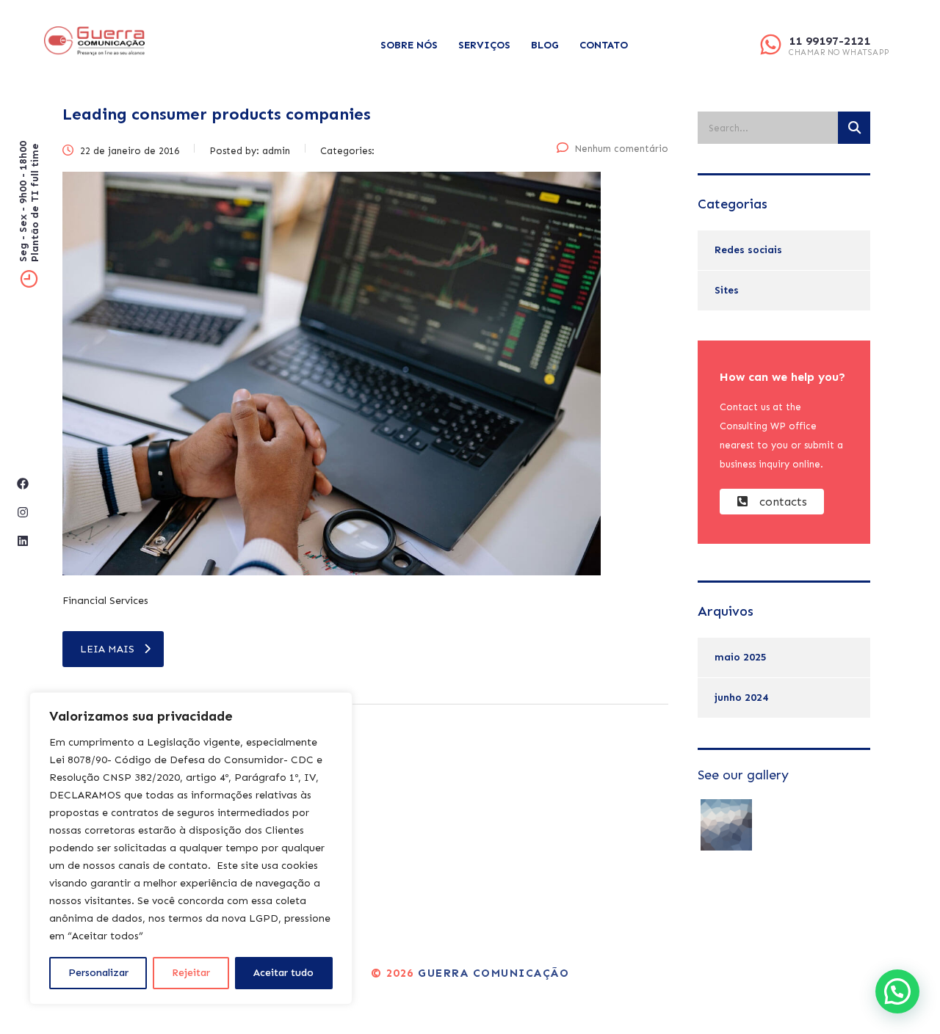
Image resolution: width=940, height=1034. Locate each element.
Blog (545, 45)
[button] (897, 991)
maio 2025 (741, 657)
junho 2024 (741, 697)
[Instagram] (23, 512)
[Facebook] (23, 483)
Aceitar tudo (283, 972)
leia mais (107, 649)
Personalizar (98, 972)
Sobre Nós (409, 45)
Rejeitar (191, 972)
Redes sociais (748, 250)
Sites (727, 290)
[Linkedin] (23, 541)
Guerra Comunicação (493, 973)
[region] (190, 848)
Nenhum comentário (621, 148)
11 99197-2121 (829, 41)
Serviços (484, 45)
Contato (603, 45)
